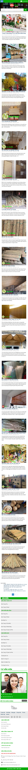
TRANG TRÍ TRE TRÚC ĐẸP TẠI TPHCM (10, 349)
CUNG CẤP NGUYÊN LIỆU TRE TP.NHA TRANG (11, 543)
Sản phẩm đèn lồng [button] (6, 610)
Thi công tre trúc (5, 665)
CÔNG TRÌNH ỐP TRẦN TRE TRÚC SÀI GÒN (15, 584)
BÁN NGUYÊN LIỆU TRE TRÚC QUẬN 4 (10, 572)
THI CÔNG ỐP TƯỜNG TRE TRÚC (13, 589)
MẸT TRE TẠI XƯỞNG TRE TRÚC (8, 514)
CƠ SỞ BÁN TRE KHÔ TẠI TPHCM (9, 209)
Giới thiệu (8, 712)
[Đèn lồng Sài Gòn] (14, 5)
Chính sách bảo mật (6, 745)
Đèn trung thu (4, 604)
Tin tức (23, 712)
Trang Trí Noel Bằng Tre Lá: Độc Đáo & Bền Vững (14, 33)
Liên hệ (7, 714)
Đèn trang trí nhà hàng (6, 626)
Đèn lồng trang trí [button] (6, 601)
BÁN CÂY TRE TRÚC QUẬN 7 (8, 236)
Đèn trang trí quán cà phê (7, 629)
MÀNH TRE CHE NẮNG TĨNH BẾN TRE (9, 408)
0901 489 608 (17, 768)
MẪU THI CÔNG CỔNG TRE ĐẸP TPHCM (14, 590)
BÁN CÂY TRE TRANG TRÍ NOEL (8, 265)
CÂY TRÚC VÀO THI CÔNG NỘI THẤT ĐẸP (10, 150)
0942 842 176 (10, 696)
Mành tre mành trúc (5, 662)
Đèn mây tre (4, 620)
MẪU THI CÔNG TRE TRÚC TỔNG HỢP (10, 294)
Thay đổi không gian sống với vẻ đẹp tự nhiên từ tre (12, 62)
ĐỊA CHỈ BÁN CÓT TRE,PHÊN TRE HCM (10, 379)
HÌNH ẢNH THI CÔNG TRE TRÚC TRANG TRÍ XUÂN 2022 (13, 91)
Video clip (3, 714)
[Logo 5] (14, 707)
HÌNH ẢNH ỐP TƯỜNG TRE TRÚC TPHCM (10, 489)
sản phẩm (25, 1)
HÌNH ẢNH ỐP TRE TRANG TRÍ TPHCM (14, 585)
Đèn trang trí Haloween (6, 724)
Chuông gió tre (4, 655)
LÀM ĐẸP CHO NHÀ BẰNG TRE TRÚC (9, 179)
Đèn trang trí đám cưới (5, 739)
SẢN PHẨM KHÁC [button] (5, 633)
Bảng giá (13, 712)
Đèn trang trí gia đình (6, 623)
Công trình (18, 712)
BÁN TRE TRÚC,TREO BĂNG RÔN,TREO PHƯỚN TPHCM (13, 433)
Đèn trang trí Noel (5, 607)
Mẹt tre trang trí (5, 658)
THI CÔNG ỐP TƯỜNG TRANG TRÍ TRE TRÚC (11, 319)
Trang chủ (3, 712)
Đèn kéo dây (3, 728)
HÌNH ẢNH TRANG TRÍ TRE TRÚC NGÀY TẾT (11, 463)
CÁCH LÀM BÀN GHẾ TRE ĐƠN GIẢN (9, 121)
